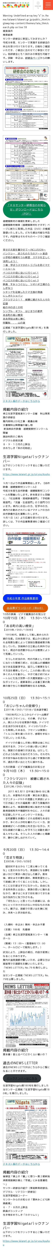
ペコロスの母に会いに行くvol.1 (21, 272)
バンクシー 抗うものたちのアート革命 (25, 253)
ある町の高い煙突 (13, 315)
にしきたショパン (13, 295)
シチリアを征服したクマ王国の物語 (23, 292)
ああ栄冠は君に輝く (14, 318)
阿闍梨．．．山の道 (14, 322)
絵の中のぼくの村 (13, 307)
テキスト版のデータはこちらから (21, 401)
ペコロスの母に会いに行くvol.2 (21, 276)
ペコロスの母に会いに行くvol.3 (21, 280)
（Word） (25, 608)
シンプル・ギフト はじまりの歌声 (23, 311)
